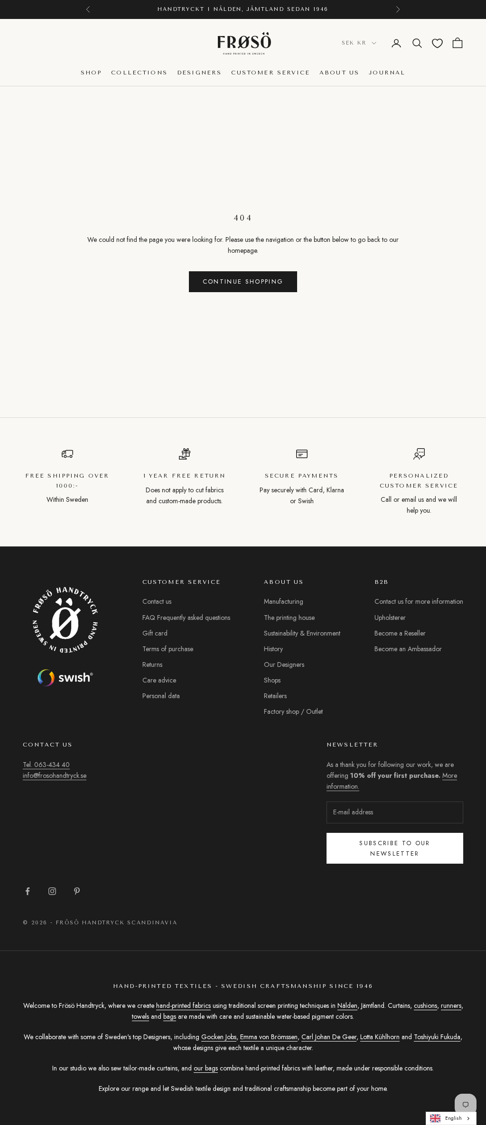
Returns (152, 664)
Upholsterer (390, 617)
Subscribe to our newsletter (394, 848)
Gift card (155, 633)
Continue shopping (243, 281)
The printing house (289, 617)
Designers (199, 72)
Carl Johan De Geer (328, 1037)
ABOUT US (339, 72)
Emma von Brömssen (269, 1037)
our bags (206, 1068)
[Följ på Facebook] (27, 891)
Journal (387, 72)
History (273, 649)
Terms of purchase (167, 649)
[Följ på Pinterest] (77, 891)
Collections (139, 72)
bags (169, 1016)
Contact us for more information (418, 601)
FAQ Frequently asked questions (186, 617)
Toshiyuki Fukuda (437, 1037)
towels (140, 1016)
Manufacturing (283, 601)
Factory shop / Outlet (293, 711)
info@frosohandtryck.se (54, 775)
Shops (272, 680)
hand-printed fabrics (183, 1005)
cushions (425, 1005)
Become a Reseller (400, 633)
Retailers (275, 696)
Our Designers (284, 664)
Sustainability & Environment (302, 633)
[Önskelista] (437, 43)
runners (451, 1005)
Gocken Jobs (218, 1037)
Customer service (270, 72)
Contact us (156, 601)
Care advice (159, 680)
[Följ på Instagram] (52, 891)
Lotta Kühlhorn (380, 1037)
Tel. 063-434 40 (46, 764)
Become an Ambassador (408, 649)
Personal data (161, 696)
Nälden (347, 1005)
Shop (91, 72)
